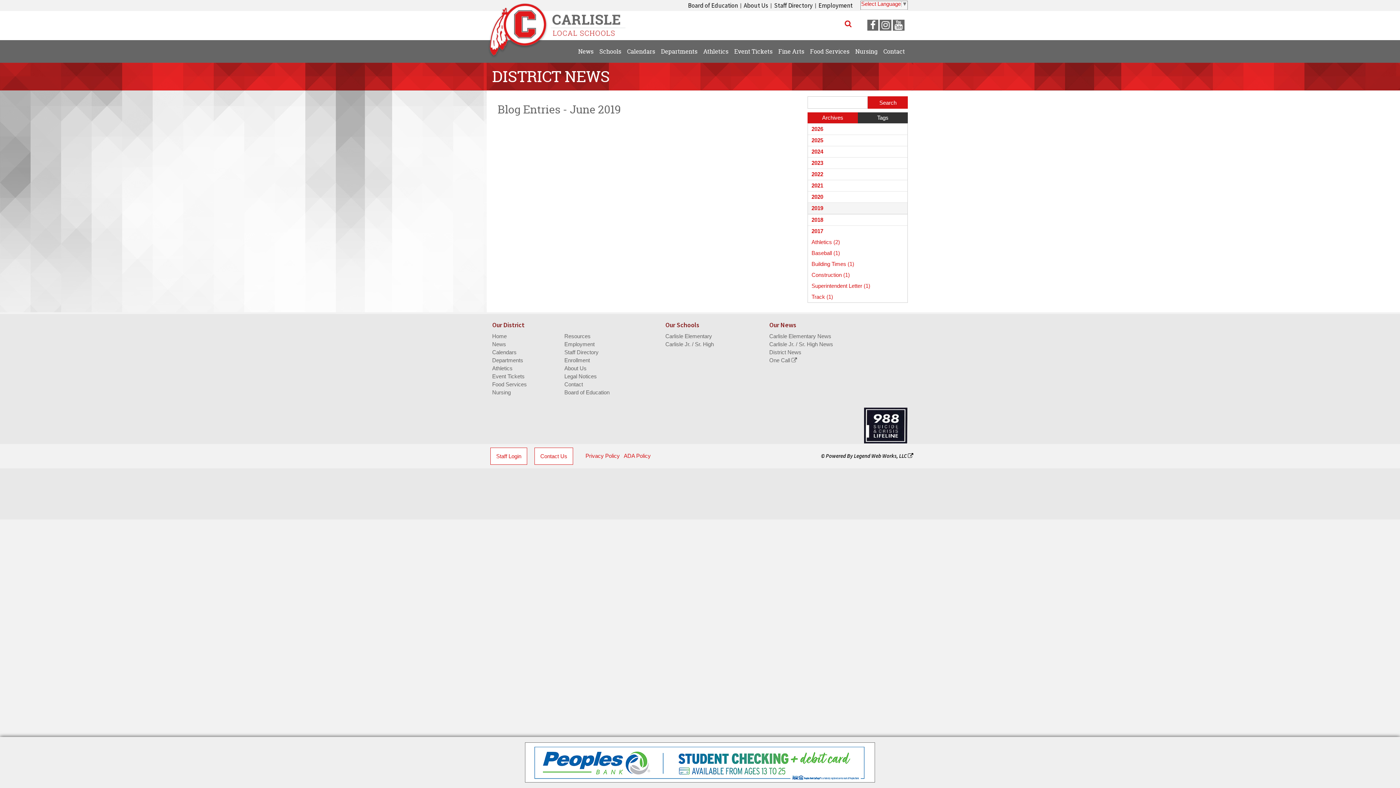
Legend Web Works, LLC (881, 455)
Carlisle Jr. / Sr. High (689, 344)
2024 (817, 151)
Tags (882, 118)
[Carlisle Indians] (562, 22)
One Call (780, 360)
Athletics (502, 368)
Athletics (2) (826, 242)
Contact (573, 384)
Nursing (501, 392)
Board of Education (713, 5)
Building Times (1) (833, 264)
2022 (817, 174)
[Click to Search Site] (848, 24)
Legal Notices (580, 376)
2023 (817, 163)
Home (499, 336)
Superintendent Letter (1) (841, 286)
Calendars (504, 352)
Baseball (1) (826, 253)
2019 (817, 208)
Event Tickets (508, 376)
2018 (817, 220)
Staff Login (508, 456)
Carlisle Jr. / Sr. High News (801, 344)
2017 (817, 231)
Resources (577, 336)
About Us (756, 5)
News (499, 344)
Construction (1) (831, 275)
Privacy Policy (603, 456)
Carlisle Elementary (688, 336)
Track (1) (822, 297)
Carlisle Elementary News (800, 336)
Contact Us (553, 456)
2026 (817, 129)
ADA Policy (637, 456)
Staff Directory (793, 5)
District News (785, 352)
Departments (507, 360)
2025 (817, 140)
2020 (817, 197)
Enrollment (577, 360)
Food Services (509, 384)
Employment (835, 5)
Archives (832, 118)
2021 (817, 185)
